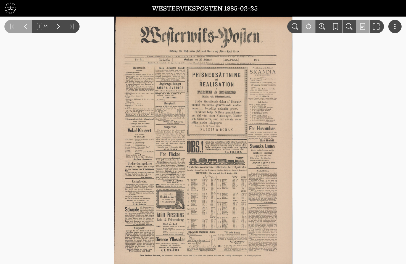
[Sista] (72, 26)
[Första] (11, 26)
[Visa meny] (395, 26)
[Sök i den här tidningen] (349, 26)
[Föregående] (25, 26)
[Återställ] (308, 26)
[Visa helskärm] (377, 26)
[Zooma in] (322, 26)
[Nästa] (58, 26)
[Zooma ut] (294, 26)
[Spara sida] (335, 26)
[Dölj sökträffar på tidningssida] (362, 26)
